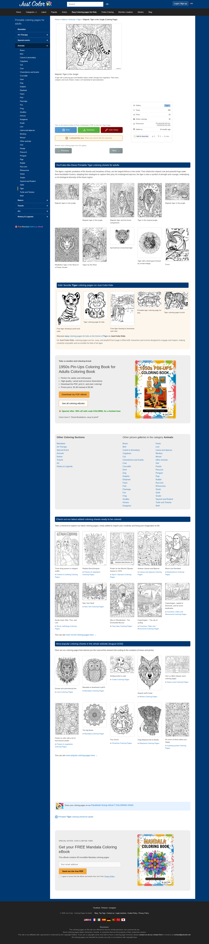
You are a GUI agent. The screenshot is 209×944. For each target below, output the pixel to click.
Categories (30, 12)
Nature (64, 19)
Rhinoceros (161, 486)
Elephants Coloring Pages (149, 743)
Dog (124, 473)
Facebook (97, 908)
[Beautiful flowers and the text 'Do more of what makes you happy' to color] (177, 736)
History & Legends (65, 466)
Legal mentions (121, 913)
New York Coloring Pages (94, 607)
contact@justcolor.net (182, 935)
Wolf (158, 506)
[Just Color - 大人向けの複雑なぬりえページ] (123, 920)
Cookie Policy (132, 913)
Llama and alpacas (164, 450)
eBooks (141, 12)
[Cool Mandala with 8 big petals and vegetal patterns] (94, 727)
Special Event (63, 450)
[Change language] (191, 3)
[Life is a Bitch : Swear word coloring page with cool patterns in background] (177, 672)
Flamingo (127, 489)
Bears (125, 443)
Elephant (126, 479)
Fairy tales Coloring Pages (122, 626)
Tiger (79, 19)
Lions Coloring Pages (65, 692)
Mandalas (61, 443)
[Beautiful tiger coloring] (149, 307)
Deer (125, 470)
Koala (158, 443)
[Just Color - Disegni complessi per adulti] (99, 920)
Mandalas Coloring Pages (94, 691)
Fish (124, 486)
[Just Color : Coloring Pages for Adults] (36, 3)
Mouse (158, 457)
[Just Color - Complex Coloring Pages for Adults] (87, 920)
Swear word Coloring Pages (177, 682)
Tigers (167, 105)
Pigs (158, 476)
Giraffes (126, 499)
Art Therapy (62, 447)
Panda (158, 466)
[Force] (177, 261)
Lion (157, 447)
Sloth (158, 493)
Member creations (125, 12)
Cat (124, 457)
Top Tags (102, 913)
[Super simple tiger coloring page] (69, 325)
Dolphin (126, 476)
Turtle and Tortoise (164, 502)
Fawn (125, 483)
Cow (125, 463)
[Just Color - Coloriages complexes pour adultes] (94, 920)
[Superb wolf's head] (150, 689)
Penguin (159, 473)
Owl (157, 463)
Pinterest (104, 908)
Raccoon (159, 483)
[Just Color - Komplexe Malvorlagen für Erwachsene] (109, 920)
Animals (72, 19)
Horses (126, 502)
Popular (54, 12)
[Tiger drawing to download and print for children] (122, 325)
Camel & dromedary (131, 450)
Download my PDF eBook (74, 394)
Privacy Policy (109, 876)
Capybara (127, 453)
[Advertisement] (89, 102)
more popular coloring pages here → (81, 755)
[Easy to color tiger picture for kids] (96, 318)
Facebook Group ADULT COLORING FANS (112, 805)
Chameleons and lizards (133, 460)
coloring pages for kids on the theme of (86, 336)
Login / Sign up (180, 3)
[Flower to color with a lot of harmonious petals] (67, 734)
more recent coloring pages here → (81, 635)
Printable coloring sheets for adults (75, 817)
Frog (125, 496)
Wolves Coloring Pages (148, 697)
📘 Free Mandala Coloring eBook (29, 227)
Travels (60, 460)
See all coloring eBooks (73, 403)
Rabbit (158, 479)
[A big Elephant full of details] (150, 736)
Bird (124, 447)
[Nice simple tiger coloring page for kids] (176, 309)
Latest (43, 12)
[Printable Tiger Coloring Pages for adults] (56, 817)
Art (58, 463)
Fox (124, 493)
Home (18, 12)
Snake (158, 496)
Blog (150, 12)
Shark (158, 489)
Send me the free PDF (72, 871)
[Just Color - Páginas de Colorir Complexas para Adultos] (113, 920)
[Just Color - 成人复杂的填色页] (118, 920)
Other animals (162, 460)
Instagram (112, 908)
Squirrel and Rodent (164, 499)
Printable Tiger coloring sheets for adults (98, 165)
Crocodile (127, 466)
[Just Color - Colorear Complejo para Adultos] (104, 920)
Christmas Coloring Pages (122, 743)
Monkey (159, 453)
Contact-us (110, 913)
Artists (64, 12)
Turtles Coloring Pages (120, 679)
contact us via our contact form (151, 935)
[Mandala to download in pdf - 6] (94, 684)
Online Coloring (107, 12)
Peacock (159, 470)
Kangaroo (127, 506)
